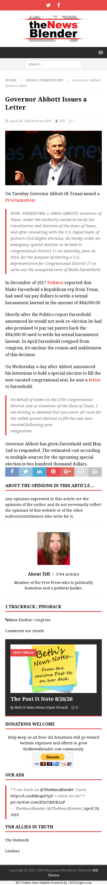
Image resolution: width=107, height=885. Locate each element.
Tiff (62, 121)
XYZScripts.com (80, 882)
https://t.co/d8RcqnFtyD (31, 796)
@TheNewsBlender (57, 789)
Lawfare (12, 851)
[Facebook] (58, 5)
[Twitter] (48, 5)
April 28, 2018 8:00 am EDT (30, 121)
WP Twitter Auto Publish (33, 882)
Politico (55, 282)
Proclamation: (20, 200)
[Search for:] (54, 64)
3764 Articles (67, 574)
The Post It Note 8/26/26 (41, 699)
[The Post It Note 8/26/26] (53, 668)
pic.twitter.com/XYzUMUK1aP (37, 802)
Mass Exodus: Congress (29, 620)
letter (95, 380)
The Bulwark (17, 840)
